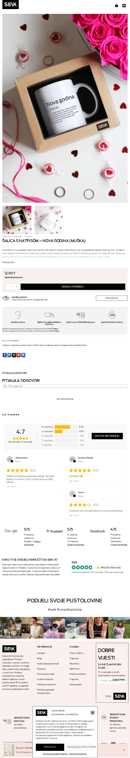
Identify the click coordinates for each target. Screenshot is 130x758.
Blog (39, 658)
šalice (28, 237)
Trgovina (74, 658)
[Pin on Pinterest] (18, 355)
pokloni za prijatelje (75, 345)
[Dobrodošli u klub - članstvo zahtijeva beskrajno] (76, 628)
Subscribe (119, 680)
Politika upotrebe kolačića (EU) (45, 691)
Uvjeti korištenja (45, 679)
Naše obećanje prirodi (48, 664)
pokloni (18, 237)
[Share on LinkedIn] (23, 355)
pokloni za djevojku (46, 345)
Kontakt (41, 653)
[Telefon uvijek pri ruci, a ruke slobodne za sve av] (119, 628)
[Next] (121, 108)
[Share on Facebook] (5, 355)
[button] (92, 712)
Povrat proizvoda (45, 674)
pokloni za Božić (33, 345)
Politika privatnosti (78, 754)
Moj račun (75, 664)
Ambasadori (76, 684)
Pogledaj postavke (81, 747)
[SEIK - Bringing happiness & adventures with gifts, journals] (18, 5)
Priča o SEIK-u (77, 653)
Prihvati (50, 747)
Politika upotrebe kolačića (55, 754)
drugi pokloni (15, 345)
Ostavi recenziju (107, 436)
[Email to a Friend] (14, 355)
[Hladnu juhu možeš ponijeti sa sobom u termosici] (54, 628)
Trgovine (74, 679)
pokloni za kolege (60, 345)
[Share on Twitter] (9, 355)
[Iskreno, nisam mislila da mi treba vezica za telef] (11, 628)
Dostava (41, 669)
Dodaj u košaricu (73, 287)
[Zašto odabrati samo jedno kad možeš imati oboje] (97, 628)
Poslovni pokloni (78, 674)
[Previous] (9, 108)
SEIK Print (75, 669)
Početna (6, 237)
